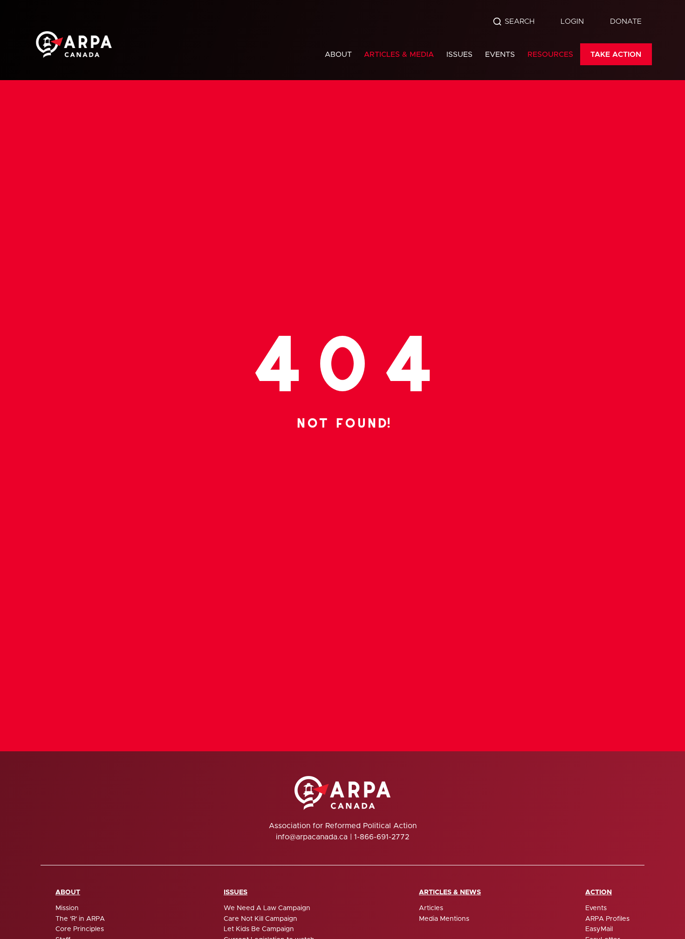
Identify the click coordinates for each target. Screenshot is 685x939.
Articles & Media (399, 54)
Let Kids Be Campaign (259, 929)
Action (598, 892)
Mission (67, 908)
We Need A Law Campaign (267, 908)
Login (572, 21)
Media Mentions (444, 919)
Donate (626, 21)
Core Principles (79, 929)
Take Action (615, 54)
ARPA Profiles (607, 919)
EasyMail (599, 929)
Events (500, 54)
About (338, 54)
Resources (550, 54)
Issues (459, 54)
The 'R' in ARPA (80, 919)
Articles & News (450, 892)
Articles (431, 908)
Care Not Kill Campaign (260, 919)
